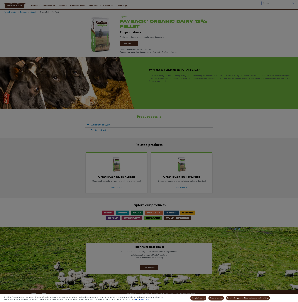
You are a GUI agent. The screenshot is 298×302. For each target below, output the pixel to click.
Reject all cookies (216, 298)
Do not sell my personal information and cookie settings (248, 298)
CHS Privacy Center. (142, 299)
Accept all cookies (198, 298)
